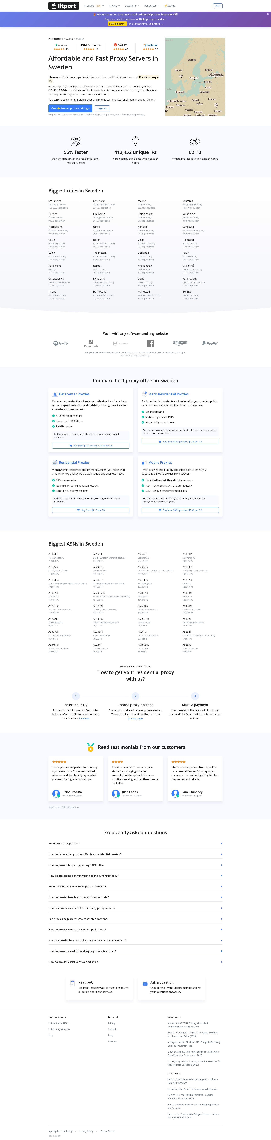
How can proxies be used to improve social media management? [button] (135, 940)
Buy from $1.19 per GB (93, 510)
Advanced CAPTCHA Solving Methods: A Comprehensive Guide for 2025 (188, 1025)
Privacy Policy (86, 1131)
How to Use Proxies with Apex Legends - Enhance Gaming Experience (193, 1081)
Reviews (112, 1041)
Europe (69, 38)
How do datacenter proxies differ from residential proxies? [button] (135, 854)
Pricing (113, 5)
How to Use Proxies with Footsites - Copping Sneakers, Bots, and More (190, 1096)
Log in (218, 5)
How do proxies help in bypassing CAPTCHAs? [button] (135, 865)
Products (92, 5)
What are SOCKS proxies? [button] (135, 843)
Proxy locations (55, 38)
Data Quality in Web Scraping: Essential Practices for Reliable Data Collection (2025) (194, 1063)
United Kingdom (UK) (59, 1029)
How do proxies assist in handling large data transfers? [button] (135, 951)
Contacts (112, 1029)
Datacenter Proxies (74, 394)
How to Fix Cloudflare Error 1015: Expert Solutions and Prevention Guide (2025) (193, 1034)
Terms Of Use (107, 1131)
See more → (156, 23)
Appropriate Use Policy (60, 1131)
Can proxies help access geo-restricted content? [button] (135, 919)
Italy (50, 1035)
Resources (150, 5)
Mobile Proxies (160, 462)
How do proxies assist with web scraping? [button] (135, 962)
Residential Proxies (74, 462)
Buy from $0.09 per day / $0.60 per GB (93, 445)
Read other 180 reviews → (63, 807)
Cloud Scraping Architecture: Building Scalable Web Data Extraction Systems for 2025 (193, 1053)
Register (101, 108)
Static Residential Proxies (168, 394)
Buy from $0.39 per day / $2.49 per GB (182, 441)
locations (84, 718)
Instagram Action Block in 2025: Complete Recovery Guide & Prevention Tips (194, 1044)
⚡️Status (169, 5)
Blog (110, 1035)
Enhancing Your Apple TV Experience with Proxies (193, 1088)
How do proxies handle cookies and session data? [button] (135, 897)
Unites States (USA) (58, 1023)
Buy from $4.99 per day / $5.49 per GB (182, 510)
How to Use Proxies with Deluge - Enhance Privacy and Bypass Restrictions (193, 1116)
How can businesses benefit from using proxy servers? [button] (135, 908)
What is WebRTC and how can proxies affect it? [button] (135, 886)
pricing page (135, 718)
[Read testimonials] (61, 44)
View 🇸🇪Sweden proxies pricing (69, 108)
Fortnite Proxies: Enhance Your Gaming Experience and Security (193, 1106)
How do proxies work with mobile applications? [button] (135, 929)
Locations (130, 5)
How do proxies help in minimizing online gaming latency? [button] (135, 875)
